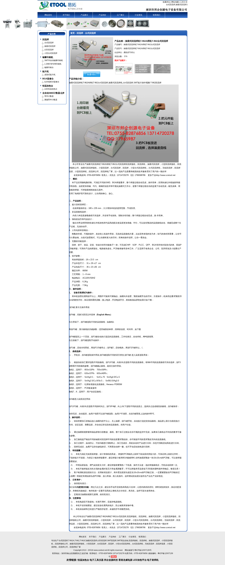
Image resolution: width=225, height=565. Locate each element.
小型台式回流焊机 (138, 168)
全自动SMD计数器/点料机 (53, 93)
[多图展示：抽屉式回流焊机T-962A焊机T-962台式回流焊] (123, 68)
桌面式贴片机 (49, 75)
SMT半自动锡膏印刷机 (53, 60)
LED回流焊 (49, 50)
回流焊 (45, 39)
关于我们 (66, 15)
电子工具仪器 (97, 560)
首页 (72, 33)
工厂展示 (120, 15)
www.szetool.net (100, 550)
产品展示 (84, 15)
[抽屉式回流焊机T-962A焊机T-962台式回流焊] (91, 53)
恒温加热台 (47, 86)
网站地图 (175, 2)
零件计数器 (49, 96)
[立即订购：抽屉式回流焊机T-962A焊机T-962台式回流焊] (91, 74)
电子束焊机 (153, 560)
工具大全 (184, 2)
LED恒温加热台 (50, 89)
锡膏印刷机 (47, 57)
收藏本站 (166, 2)
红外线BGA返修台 (51, 82)
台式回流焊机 (154, 168)
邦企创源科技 (111, 560)
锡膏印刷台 (49, 67)
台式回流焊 (128, 83)
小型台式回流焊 (50, 53)
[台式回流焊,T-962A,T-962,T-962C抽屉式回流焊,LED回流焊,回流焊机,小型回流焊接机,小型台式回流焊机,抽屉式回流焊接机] (61, 6)
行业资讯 (138, 15)
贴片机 (45, 71)
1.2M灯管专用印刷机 (52, 64)
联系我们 (156, 15)
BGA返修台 (48, 78)
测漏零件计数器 (50, 100)
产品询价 (102, 15)
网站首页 (48, 15)
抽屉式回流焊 (114, 83)
